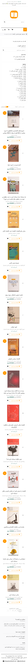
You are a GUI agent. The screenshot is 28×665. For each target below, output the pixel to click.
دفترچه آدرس (22, 638)
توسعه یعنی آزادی (14, 263)
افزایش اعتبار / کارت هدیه (8, 3)
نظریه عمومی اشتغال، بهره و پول (14, 295)
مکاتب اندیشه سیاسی (19, 57)
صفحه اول (20, 656)
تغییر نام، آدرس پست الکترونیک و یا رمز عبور (15, 636)
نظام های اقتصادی (19, 59)
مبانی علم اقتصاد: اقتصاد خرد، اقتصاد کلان (14, 231)
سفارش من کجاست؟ (17, 3)
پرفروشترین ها (9, 656)
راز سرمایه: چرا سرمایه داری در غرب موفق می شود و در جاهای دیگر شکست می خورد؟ (14, 198)
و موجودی (3, 107)
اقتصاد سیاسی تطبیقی (14, 359)
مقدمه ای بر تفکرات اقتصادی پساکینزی (14, 527)
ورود (3, 30)
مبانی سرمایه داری (14, 595)
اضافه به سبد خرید (14, 140)
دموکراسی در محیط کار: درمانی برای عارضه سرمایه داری (14, 560)
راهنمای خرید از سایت (20, 649)
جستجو (23, 34)
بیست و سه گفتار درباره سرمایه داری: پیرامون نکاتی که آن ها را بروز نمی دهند (14, 392)
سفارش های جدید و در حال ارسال (11, 624)
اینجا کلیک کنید (8, 647)
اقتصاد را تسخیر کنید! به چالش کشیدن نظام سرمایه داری (14, 492)
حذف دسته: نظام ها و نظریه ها (19, 41)
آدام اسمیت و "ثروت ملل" (14, 165)
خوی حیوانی (14, 327)
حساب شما (24, 3)
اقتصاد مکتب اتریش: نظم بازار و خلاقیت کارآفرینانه (14, 426)
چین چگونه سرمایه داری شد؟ (14, 459)
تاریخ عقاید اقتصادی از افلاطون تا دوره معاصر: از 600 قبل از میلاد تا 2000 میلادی (14, 132)
